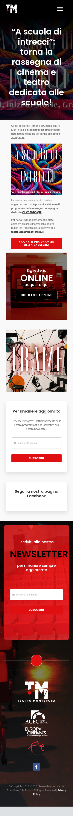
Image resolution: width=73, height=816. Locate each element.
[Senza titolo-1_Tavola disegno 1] (36, 728)
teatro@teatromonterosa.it (27, 231)
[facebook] (36, 767)
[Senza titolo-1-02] (36, 711)
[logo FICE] (36, 741)
